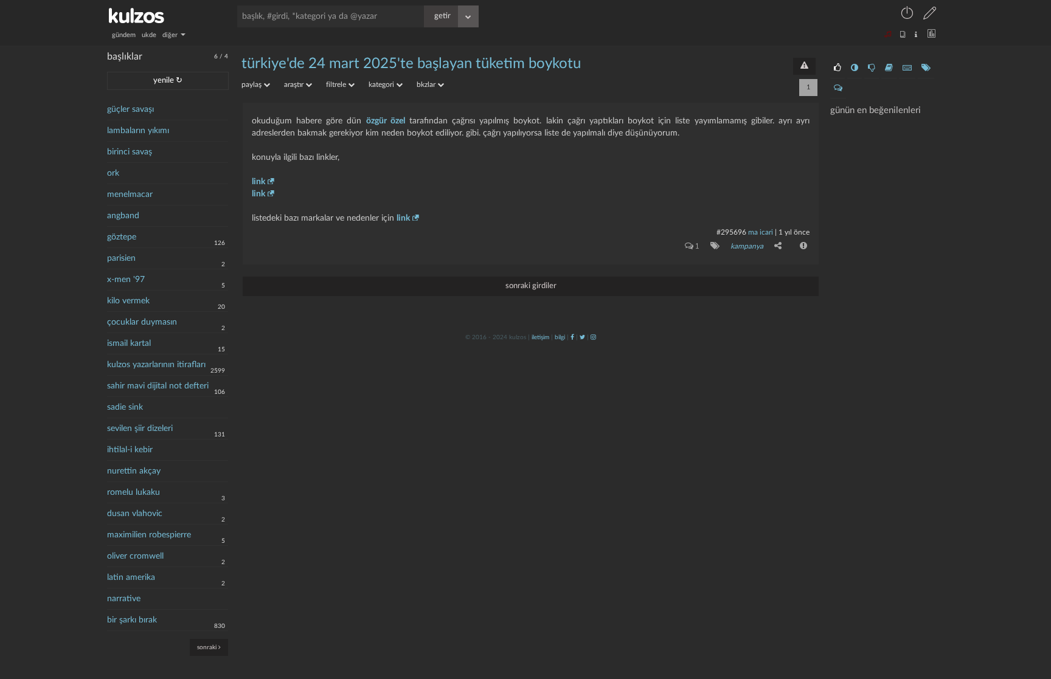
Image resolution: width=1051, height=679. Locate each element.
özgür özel (385, 121)
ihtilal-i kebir (130, 450)
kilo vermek (128, 301)
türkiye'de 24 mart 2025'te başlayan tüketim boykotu (411, 64)
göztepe (121, 237)
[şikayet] (802, 245)
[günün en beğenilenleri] (837, 68)
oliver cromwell (135, 556)
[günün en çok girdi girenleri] (907, 68)
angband (123, 216)
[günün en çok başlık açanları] (926, 68)
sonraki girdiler (531, 286)
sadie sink (125, 407)
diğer (170, 35)
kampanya (746, 246)
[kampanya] (713, 245)
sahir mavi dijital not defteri (158, 386)
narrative (123, 599)
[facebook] (572, 337)
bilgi (560, 337)
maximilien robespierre (149, 535)
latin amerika (131, 577)
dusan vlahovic (134, 513)
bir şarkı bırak (132, 620)
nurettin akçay (134, 471)
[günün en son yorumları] (838, 88)
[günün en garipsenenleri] (854, 68)
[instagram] (593, 337)
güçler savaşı (130, 109)
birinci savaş (129, 152)
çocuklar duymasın (142, 322)
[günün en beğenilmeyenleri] (871, 68)
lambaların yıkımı (138, 130)
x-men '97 (126, 279)
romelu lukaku (133, 492)
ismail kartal (129, 343)
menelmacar (130, 194)
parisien (121, 258)
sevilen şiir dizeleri (140, 428)
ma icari (760, 232)
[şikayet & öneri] (804, 66)
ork (113, 173)
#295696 (731, 232)
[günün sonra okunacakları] (889, 68)
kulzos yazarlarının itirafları (156, 364)
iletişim (540, 337)
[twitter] (582, 337)
